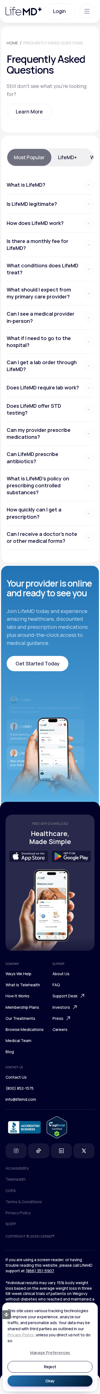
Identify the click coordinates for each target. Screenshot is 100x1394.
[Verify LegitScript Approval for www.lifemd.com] (57, 1127)
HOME (12, 42)
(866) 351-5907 (40, 1270)
